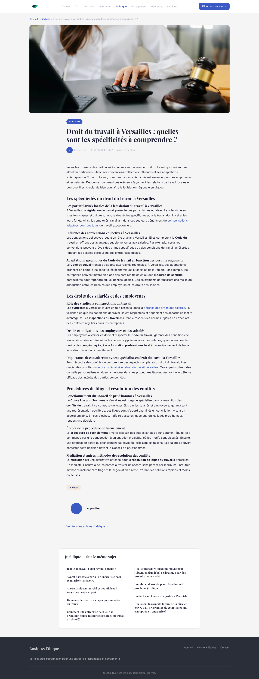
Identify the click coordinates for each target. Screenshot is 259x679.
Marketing (157, 6)
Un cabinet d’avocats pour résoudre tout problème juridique (158, 586)
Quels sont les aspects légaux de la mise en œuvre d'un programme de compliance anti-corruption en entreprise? (161, 607)
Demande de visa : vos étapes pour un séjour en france (94, 602)
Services (172, 6)
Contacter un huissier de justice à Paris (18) (160, 596)
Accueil (66, 6)
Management (138, 6)
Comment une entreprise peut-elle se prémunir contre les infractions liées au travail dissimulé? (96, 615)
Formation (105, 6)
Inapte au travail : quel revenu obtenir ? (91, 568)
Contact (225, 647)
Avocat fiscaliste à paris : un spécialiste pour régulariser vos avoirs (94, 578)
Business (89, 6)
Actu (77, 6)
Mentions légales (206, 647)
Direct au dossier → (214, 6)
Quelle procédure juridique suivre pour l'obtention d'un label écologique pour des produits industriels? (160, 572)
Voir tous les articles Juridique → (87, 526)
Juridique (121, 6)
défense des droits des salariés (164, 308)
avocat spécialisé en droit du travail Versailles (127, 367)
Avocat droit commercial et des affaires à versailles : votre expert (92, 590)
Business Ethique (44, 648)
